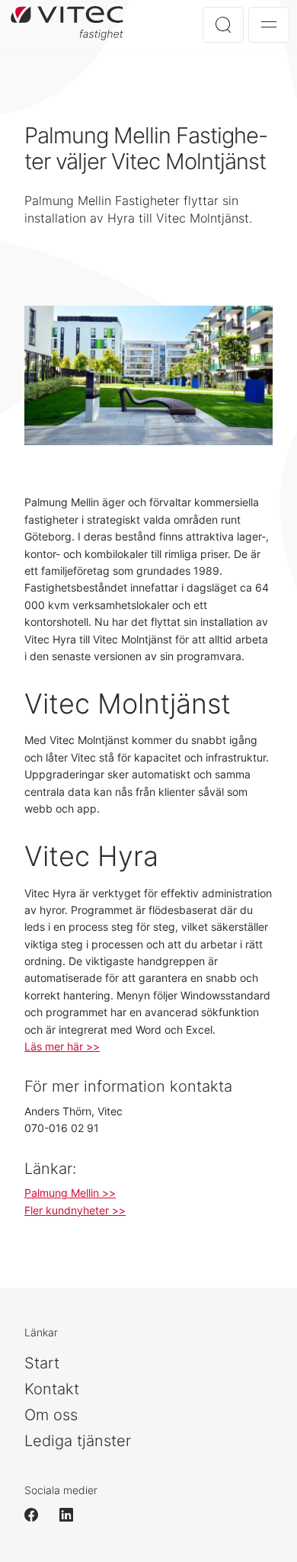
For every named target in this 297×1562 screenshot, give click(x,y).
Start (41, 1363)
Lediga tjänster (77, 1441)
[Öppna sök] (223, 25)
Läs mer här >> (62, 1046)
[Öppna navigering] (268, 25)
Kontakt (51, 1389)
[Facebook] (38, 1515)
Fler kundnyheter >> (75, 1210)
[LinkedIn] (73, 1515)
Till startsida (73, 24)
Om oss (51, 1415)
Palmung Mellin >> (70, 1192)
